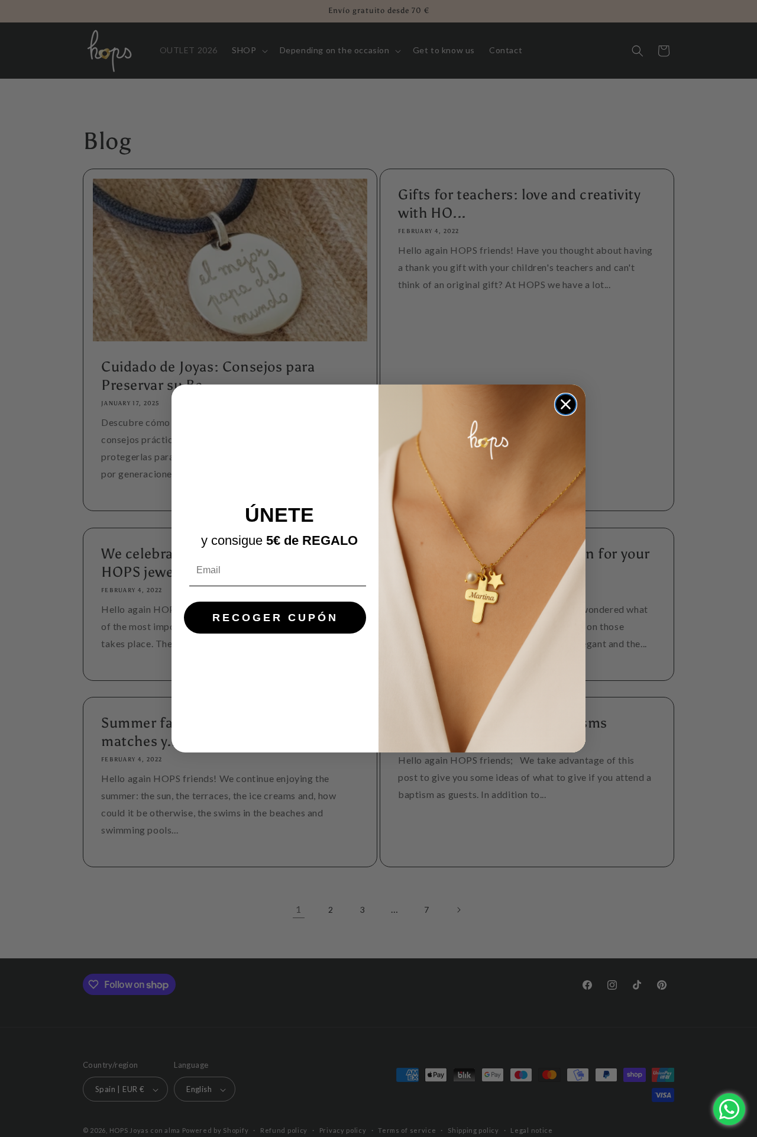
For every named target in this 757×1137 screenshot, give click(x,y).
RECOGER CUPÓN (275, 618)
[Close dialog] (565, 404)
